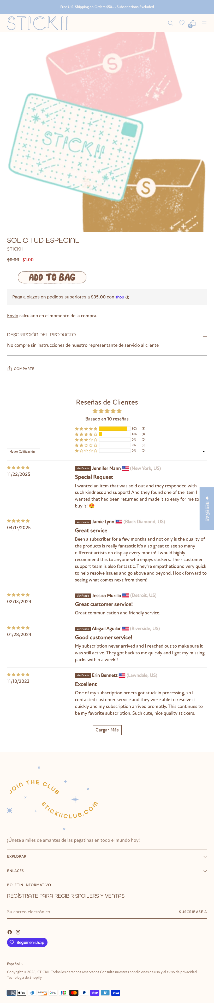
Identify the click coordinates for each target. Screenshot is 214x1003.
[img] (18, 467)
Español (13, 964)
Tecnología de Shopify (24, 977)
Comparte (24, 369)
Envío (12, 316)
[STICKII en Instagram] (18, 932)
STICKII (15, 249)
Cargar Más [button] (107, 730)
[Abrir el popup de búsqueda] (170, 23)
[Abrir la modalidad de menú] (204, 23)
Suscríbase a (193, 912)
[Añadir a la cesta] (52, 277)
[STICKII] (39, 23)
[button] (86, 428)
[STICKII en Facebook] (10, 932)
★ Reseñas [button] (207, 508)
